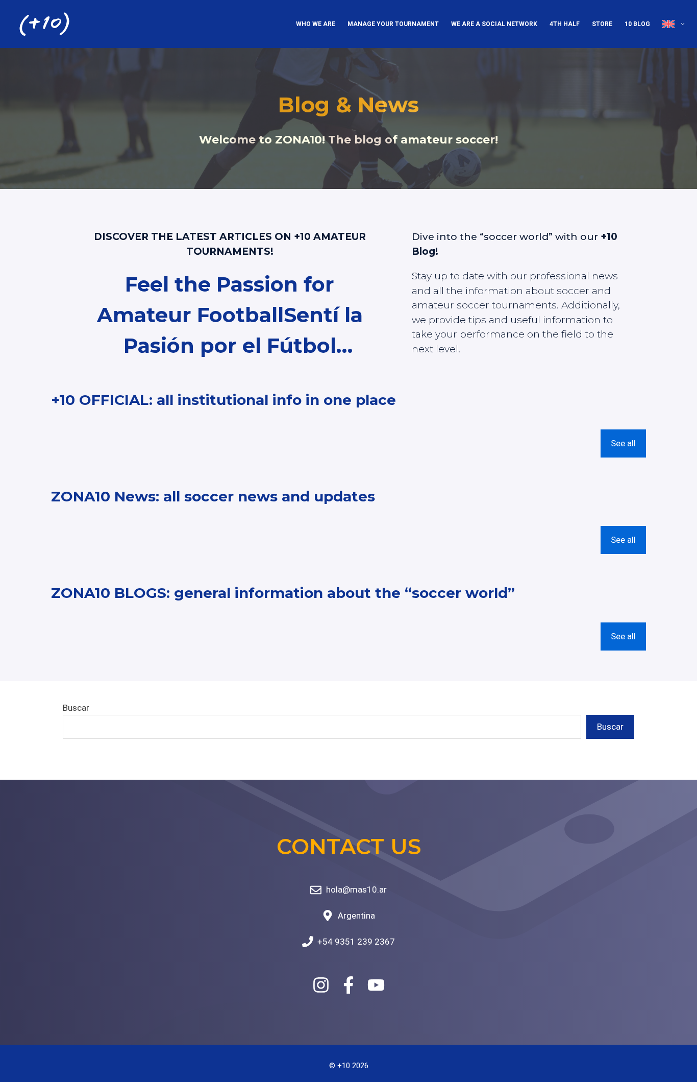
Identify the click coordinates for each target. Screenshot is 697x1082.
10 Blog (637, 24)
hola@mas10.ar (356, 889)
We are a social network (494, 24)
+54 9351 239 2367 (356, 941)
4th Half (565, 24)
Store (602, 24)
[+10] (44, 24)
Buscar (76, 708)
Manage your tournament (393, 24)
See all (623, 443)
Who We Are (315, 24)
